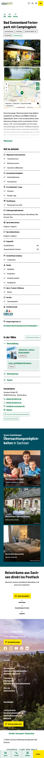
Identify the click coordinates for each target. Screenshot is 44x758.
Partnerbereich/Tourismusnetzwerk (17, 683)
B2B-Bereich (8, 681)
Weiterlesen (8, 141)
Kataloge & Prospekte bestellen (15, 671)
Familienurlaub (17, 35)
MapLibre (9, 103)
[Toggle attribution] (38, 103)
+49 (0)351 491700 (16, 632)
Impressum (20, 733)
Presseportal (8, 678)
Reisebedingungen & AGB (13, 715)
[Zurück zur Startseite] (7, 3)
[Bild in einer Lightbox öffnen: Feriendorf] (22, 53)
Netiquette (7, 718)
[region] (22, 94)
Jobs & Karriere (9, 690)
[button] (39, 749)
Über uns (7, 688)
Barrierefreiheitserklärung (13, 713)
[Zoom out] (6, 87)
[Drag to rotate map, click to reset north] (6, 90)
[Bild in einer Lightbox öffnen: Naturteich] (22, 73)
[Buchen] (40, 3)
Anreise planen (9, 668)
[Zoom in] (6, 84)
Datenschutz (29, 733)
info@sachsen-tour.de (17, 636)
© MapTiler (16, 103)
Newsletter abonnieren (12, 673)
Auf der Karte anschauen (32, 337)
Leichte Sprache (10, 710)
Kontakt (12, 733)
